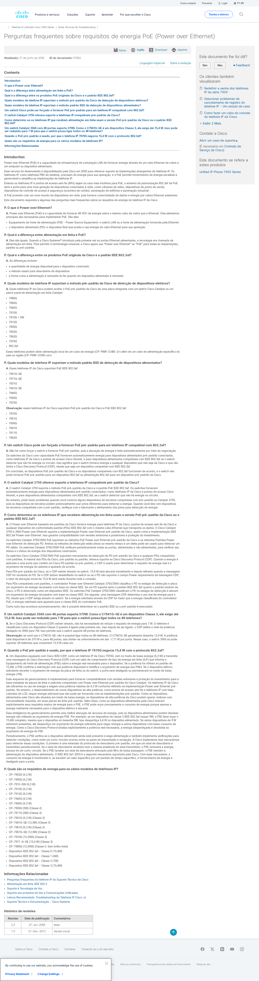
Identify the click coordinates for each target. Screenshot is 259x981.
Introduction (12, 80)
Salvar (122, 50)
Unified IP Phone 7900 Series (220, 172)
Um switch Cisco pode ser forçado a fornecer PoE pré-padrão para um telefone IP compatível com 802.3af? (74, 110)
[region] (55, 969)
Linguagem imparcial (152, 63)
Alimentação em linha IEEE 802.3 (27, 883)
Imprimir (182, 49)
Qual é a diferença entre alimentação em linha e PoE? (39, 90)
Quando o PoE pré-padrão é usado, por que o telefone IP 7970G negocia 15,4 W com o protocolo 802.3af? (73, 136)
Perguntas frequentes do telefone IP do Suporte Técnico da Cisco (47, 879)
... (5, 27)
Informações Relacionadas (22, 145)
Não (220, 65)
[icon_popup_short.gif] (84, 897)
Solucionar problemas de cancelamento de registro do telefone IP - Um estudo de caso (227, 102)
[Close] (106, 963)
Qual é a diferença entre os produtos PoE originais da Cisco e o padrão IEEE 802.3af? (59, 95)
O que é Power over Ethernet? (24, 85)
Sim (204, 65)
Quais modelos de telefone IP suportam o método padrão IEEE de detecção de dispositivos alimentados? (73, 105)
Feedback (243, 65)
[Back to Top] (173, 932)
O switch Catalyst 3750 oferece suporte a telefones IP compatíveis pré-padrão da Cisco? (62, 115)
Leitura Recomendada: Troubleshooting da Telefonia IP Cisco (45, 897)
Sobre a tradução (180, 63)
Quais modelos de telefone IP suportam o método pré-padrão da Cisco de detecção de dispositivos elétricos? (76, 100)
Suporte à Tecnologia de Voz (24, 888)
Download (161, 49)
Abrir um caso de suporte (217, 140)
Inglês (140, 49)
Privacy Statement (17, 974)
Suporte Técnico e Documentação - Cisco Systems (38, 901)
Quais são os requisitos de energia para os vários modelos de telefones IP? (54, 140)
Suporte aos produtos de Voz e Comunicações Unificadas (42, 892)
